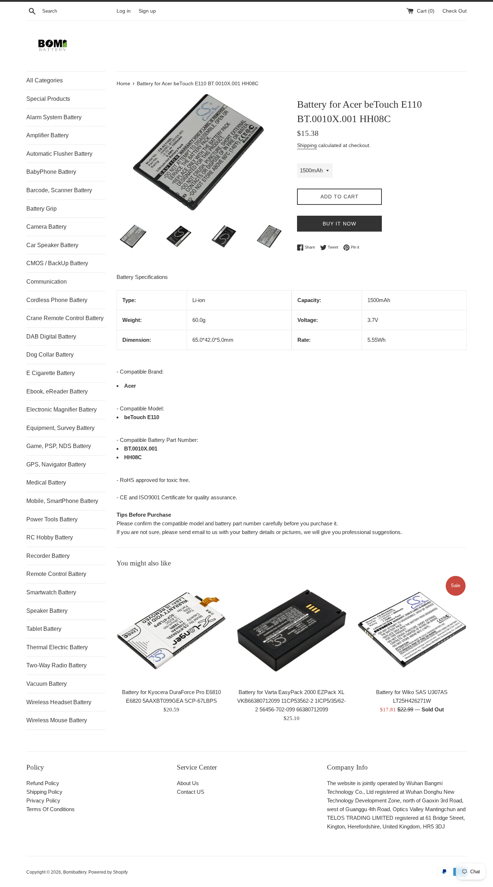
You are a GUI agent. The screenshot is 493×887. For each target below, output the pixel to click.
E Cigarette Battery (50, 373)
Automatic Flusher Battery (59, 154)
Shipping (307, 145)
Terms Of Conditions (50, 809)
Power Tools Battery (52, 519)
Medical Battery (46, 482)
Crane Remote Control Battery (65, 318)
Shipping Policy (44, 792)
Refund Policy (42, 783)
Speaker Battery (46, 611)
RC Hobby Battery (49, 537)
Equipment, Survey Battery (60, 428)
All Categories (44, 80)
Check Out (454, 11)
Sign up (147, 11)
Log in (124, 11)
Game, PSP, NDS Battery (58, 446)
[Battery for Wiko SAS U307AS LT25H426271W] (412, 629)
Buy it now (339, 224)
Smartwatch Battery (51, 592)
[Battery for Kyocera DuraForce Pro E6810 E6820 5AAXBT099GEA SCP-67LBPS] (171, 629)
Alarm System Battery (54, 117)
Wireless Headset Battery (58, 702)
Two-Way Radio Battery (56, 665)
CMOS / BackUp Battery (57, 263)
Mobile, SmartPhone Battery (62, 501)
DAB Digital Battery (51, 336)
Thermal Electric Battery (57, 647)
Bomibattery (74, 872)
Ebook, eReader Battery (57, 391)
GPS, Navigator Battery (56, 464)
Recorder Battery (48, 556)
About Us (188, 783)
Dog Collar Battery (50, 355)
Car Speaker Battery (52, 245)
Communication (46, 282)
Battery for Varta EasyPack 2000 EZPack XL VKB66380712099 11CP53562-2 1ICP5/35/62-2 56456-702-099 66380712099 (291, 701)
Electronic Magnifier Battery (61, 409)
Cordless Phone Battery (56, 300)
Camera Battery (46, 227)
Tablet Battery (43, 629)
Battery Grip (41, 209)
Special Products (48, 99)
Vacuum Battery (46, 684)
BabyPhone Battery (51, 172)
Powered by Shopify (108, 872)
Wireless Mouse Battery (56, 720)
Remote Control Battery (56, 574)
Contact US (190, 792)
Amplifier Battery (47, 135)
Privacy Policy (43, 800)
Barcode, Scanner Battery (59, 190)
